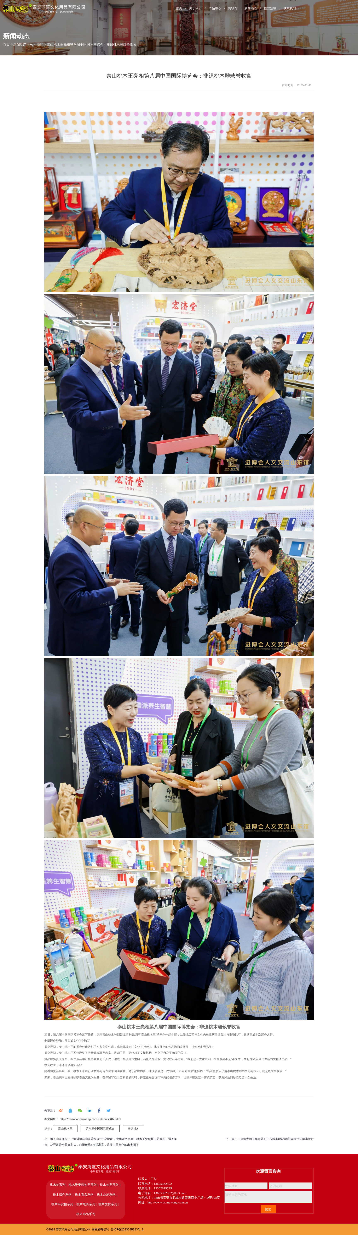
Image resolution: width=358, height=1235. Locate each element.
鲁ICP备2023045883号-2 (127, 1229)
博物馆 (232, 8)
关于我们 (195, 8)
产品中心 (215, 8)
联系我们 (289, 8)
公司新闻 (36, 44)
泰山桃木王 (65, 1128)
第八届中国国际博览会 (100, 1128)
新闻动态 (250, 8)
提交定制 (270, 8)
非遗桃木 (133, 1128)
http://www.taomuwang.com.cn (168, 1202)
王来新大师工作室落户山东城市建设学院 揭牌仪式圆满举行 (275, 1139)
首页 (179, 8)
